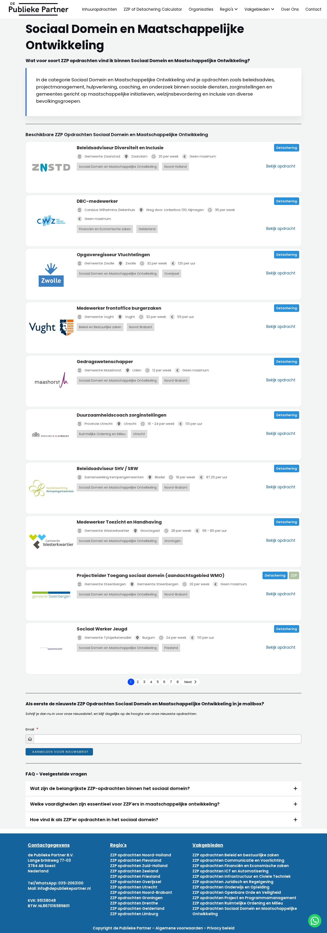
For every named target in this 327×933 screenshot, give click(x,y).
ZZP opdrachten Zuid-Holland (139, 865)
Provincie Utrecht (99, 423)
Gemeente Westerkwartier (107, 530)
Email (30, 729)
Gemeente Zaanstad (102, 156)
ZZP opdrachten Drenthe (134, 903)
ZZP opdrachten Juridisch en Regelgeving (232, 881)
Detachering (286, 147)
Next (188, 681)
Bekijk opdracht (280, 166)
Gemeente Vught (99, 316)
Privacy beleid (220, 928)
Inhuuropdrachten (99, 9)
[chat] (314, 920)
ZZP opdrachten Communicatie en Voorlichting (238, 860)
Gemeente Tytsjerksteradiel (108, 637)
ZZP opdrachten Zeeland (134, 871)
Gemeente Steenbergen (105, 584)
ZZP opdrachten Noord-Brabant (141, 892)
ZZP (294, 575)
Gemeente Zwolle (99, 263)
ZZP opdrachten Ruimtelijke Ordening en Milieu (237, 903)
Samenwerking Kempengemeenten (114, 477)
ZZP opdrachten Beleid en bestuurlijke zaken (235, 855)
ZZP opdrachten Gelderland (137, 908)
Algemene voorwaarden (179, 928)
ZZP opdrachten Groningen (136, 897)
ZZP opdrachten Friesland (135, 876)
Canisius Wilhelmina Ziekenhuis (110, 209)
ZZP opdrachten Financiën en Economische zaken (240, 865)
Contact (313, 9)
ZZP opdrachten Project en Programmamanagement (244, 897)
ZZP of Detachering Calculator (153, 9)
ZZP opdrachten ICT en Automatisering (230, 871)
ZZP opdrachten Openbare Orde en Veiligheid (236, 892)
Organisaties (201, 9)
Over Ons (290, 9)
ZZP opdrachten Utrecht (133, 887)
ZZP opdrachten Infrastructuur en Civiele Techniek (241, 876)
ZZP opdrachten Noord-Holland (140, 855)
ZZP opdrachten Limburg (134, 914)
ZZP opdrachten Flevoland (135, 860)
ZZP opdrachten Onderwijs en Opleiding (230, 887)
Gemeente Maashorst (103, 370)
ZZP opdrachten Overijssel (135, 881)
